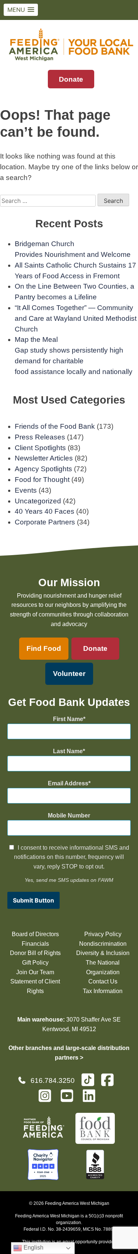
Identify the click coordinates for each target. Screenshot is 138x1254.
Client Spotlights (40, 448)
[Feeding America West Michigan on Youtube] (69, 1099)
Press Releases (40, 437)
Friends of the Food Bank (55, 426)
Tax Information (103, 991)
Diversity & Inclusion (103, 953)
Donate (71, 79)
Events (26, 490)
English (32, 1247)
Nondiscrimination (103, 944)
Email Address (68, 783)
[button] (21, 10)
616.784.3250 (53, 1080)
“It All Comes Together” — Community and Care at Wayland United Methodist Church (76, 318)
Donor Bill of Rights (35, 953)
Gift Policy (35, 962)
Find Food (43, 648)
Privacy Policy (102, 934)
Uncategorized (38, 501)
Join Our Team (35, 972)
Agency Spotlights (43, 469)
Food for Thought (42, 479)
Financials (35, 944)
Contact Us (102, 981)
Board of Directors (35, 934)
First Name (68, 719)
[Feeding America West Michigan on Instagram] (47, 1099)
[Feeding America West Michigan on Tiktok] (88, 1079)
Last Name (68, 751)
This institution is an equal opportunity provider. (69, 1241)
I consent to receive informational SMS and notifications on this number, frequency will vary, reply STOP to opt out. (71, 857)
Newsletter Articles (44, 458)
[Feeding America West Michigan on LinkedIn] (91, 1099)
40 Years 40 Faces (44, 511)
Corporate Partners (45, 522)
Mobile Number (69, 815)
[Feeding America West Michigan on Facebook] (110, 1083)
